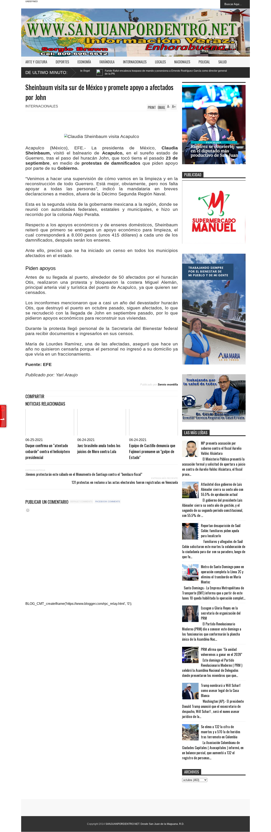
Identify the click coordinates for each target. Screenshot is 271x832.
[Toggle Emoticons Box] (27, 510)
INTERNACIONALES (135, 61)
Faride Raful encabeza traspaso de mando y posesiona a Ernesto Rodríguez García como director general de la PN (120, 72)
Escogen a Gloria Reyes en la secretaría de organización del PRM (221, 613)
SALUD (222, 61)
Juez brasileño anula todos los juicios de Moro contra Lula (98, 448)
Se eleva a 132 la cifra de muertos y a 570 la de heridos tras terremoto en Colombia (220, 731)
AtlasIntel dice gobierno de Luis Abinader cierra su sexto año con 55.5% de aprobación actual (222, 489)
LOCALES (160, 61)
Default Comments (81, 501)
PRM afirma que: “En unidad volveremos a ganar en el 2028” (221, 652)
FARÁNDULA (107, 61)
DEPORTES (62, 61)
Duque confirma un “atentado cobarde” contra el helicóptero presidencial (47, 451)
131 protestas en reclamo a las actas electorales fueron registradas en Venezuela (125, 482)
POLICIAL (204, 61)
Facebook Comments (107, 501)
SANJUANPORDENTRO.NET (122, 823)
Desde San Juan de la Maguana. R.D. (162, 823)
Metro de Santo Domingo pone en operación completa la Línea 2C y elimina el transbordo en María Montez (222, 574)
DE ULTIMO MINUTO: (46, 72)
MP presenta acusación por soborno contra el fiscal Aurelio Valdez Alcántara (221, 448)
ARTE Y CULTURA (36, 61)
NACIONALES (182, 61)
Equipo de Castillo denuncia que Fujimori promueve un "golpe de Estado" (152, 451)
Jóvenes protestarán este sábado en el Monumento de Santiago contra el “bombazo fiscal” (83, 474)
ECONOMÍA (84, 61)
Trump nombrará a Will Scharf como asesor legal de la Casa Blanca (221, 690)
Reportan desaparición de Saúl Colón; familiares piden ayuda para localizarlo (221, 530)
